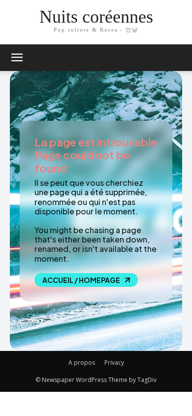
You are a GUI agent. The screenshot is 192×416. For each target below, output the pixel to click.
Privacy (114, 362)
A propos (81, 362)
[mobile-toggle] (16, 57)
